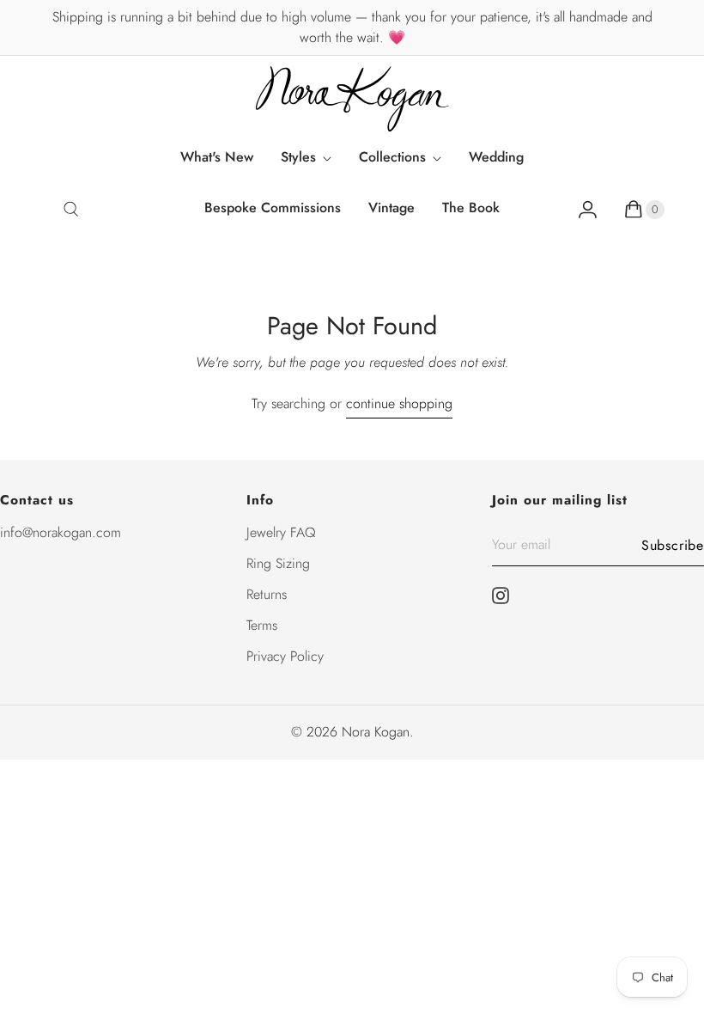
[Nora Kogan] (352, 98)
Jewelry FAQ (281, 532)
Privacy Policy (285, 656)
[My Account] (587, 210)
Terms (261, 625)
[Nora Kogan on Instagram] (505, 595)
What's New (216, 157)
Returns (266, 594)
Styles (298, 157)
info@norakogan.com (60, 532)
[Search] (71, 210)
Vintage (391, 207)
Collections (392, 157)
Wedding (496, 157)
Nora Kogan (376, 732)
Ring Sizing (278, 563)
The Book (471, 207)
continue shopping (399, 403)
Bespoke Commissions (272, 207)
